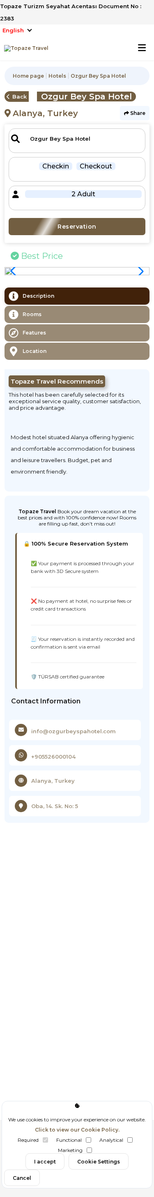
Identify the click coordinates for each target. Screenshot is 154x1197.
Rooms (32, 314)
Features (34, 333)
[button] (139, 271)
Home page (28, 76)
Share (137, 113)
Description (38, 296)
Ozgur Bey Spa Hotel (98, 76)
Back (19, 96)
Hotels (57, 76)
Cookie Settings (98, 1162)
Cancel (22, 1178)
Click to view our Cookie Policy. (77, 1130)
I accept (45, 1162)
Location (34, 351)
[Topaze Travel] (24, 48)
